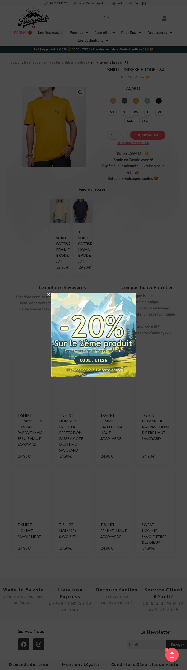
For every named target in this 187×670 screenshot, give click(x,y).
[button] (48, 294)
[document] (93, 335)
